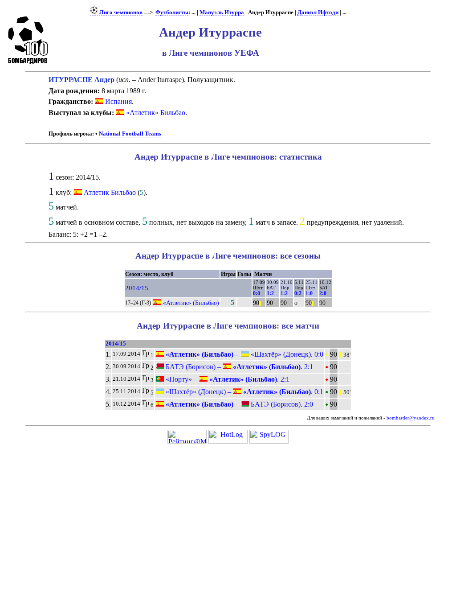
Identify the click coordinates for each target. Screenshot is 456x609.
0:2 (297, 293)
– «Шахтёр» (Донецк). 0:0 (243, 354)
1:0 (309, 293)
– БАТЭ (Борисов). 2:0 (238, 404)
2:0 (322, 293)
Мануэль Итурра (222, 12)
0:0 (256, 293)
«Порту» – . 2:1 (226, 379)
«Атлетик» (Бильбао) (191, 302)
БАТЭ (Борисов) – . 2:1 (238, 366)
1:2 (270, 293)
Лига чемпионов (120, 12)
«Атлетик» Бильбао (155, 112)
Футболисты (171, 12)
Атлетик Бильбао (110, 192)
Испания (117, 101)
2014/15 (136, 288)
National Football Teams (130, 134)
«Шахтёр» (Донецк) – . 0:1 (243, 391)
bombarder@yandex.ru (411, 418)
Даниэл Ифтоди (317, 12)
